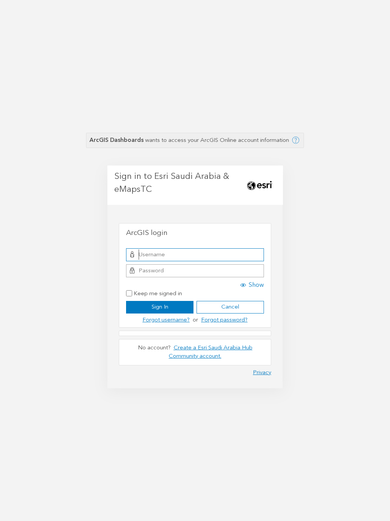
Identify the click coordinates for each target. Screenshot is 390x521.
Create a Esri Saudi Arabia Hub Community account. (211, 352)
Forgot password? (224, 320)
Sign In (160, 307)
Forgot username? (166, 320)
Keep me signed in (158, 293)
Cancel (230, 307)
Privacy (262, 372)
